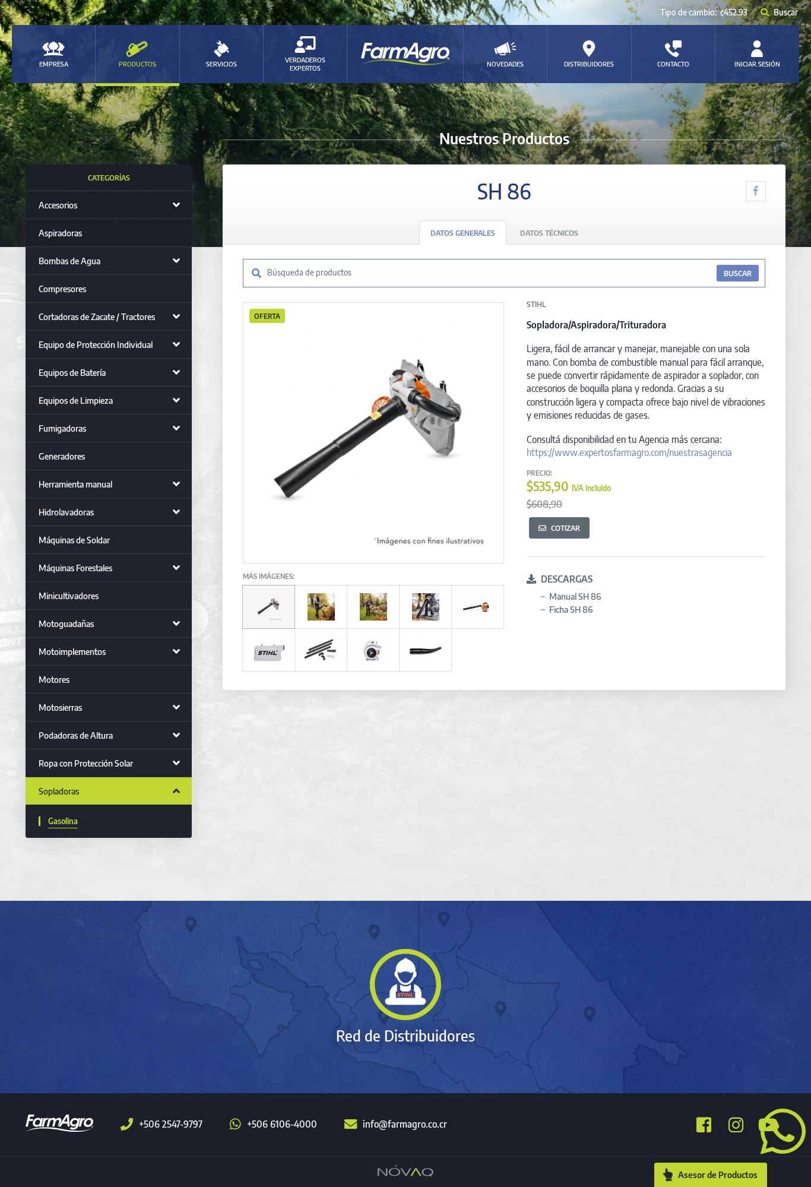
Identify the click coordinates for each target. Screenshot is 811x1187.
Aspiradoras (60, 232)
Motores (54, 679)
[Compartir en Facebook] (756, 191)
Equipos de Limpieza (76, 400)
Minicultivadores (69, 595)
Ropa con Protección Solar (86, 763)
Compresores (62, 288)
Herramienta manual (75, 484)
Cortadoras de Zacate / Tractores (97, 316)
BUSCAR (738, 273)
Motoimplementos (72, 651)
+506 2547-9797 (170, 1124)
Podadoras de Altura (76, 735)
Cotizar (565, 528)
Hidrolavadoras (66, 512)
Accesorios (58, 205)
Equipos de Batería (72, 372)
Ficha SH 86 (571, 609)
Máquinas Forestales (75, 567)
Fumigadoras (62, 428)
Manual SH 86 (575, 596)
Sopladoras (59, 791)
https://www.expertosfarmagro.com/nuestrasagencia (629, 452)
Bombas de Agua (69, 260)
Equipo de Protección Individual (96, 344)
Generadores (62, 456)
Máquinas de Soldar (74, 539)
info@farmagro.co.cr (405, 1124)
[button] (778, 1130)
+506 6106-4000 (282, 1124)
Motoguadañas (66, 623)
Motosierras (60, 707)
